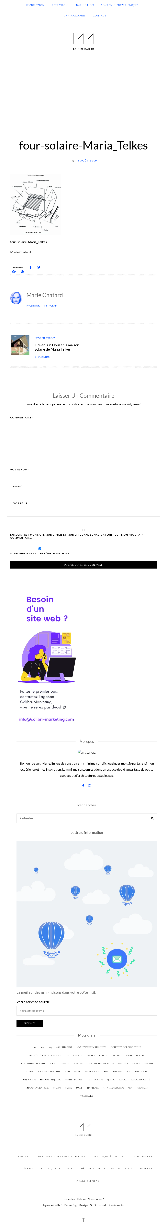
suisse (68, 1088)
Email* (18, 486)
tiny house (93, 1088)
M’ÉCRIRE (27, 1168)
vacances (142, 1088)
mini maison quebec (50, 1079)
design (128, 1055)
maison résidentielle (49, 1071)
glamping (78, 1063)
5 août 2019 (87, 160)
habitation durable (129, 1063)
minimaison (141, 1071)
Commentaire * (21, 417)
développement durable (32, 1063)
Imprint (146, 1168)
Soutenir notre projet (119, 5)
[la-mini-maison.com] (83, 41)
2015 (50, 1047)
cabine (103, 1055)
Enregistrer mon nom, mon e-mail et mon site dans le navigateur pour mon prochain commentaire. (77, 536)
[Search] (152, 819)
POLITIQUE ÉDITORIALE (110, 1156)
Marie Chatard (44, 294)
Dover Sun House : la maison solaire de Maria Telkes (57, 347)
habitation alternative (101, 1063)
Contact (100, 15)
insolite (148, 1063)
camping (115, 1055)
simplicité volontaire (37, 1088)
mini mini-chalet (74, 1079)
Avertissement (88, 1180)
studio (57, 1088)
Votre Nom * (19, 469)
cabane (77, 1055)
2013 (42, 1047)
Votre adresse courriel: (33, 1002)
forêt (53, 1063)
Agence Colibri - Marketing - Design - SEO (69, 1205)
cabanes (90, 1055)
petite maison (95, 1079)
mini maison (29, 1079)
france (64, 1063)
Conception (35, 5)
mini (106, 1071)
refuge (123, 1079)
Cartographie (75, 15)
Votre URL (21, 503)
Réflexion (60, 5)
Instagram (50, 305)
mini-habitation (122, 1071)
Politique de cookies (57, 1168)
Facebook (33, 305)
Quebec (111, 1079)
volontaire (86, 1096)
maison (29, 1071)
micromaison (92, 1071)
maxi (67, 1071)
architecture (64, 1047)
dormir (140, 1055)
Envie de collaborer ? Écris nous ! (83, 1199)
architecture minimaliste (91, 1047)
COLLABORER (143, 1156)
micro (77, 1071)
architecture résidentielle (125, 1047)
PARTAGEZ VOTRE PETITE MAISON (62, 1156)
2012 (34, 1047)
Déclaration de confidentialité (107, 1168)
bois (67, 1055)
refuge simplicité (140, 1079)
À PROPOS (24, 1156)
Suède (79, 1088)
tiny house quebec (113, 1088)
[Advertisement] (83, 92)
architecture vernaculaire (44, 1055)
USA (130, 1088)
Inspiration (84, 5)
